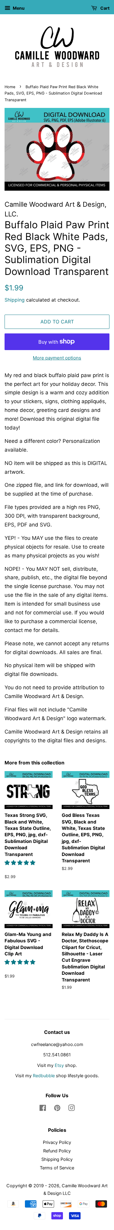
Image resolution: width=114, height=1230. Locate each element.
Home (10, 87)
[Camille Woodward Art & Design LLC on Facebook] (42, 1108)
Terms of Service (57, 1167)
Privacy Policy (57, 1142)
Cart (104, 8)
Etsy (59, 1065)
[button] (21, 863)
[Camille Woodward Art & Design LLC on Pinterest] (57, 1108)
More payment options (57, 358)
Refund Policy (57, 1150)
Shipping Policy (57, 1159)
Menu (18, 8)
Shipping (15, 300)
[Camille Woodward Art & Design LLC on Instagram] (71, 1108)
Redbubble (44, 1075)
